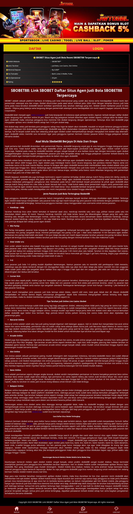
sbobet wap (37, 412)
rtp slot (29, 423)
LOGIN (98, 48)
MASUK (16, 512)
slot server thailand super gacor (52, 440)
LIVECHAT (116, 512)
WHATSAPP (83, 512)
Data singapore (38, 115)
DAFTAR (35, 48)
